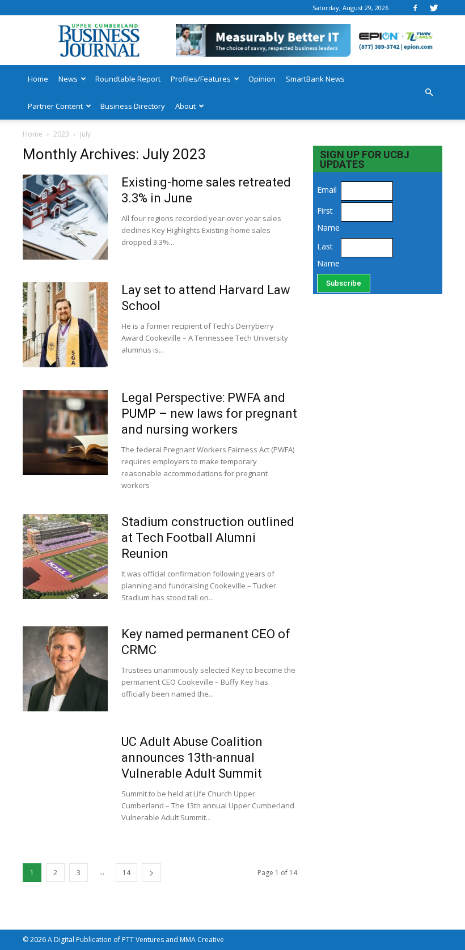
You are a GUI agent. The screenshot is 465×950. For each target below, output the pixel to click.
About (185, 106)
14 (126, 872)
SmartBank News (315, 79)
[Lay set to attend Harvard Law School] (65, 324)
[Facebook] (415, 7)
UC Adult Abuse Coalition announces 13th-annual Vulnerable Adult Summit (192, 758)
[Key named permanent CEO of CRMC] (65, 668)
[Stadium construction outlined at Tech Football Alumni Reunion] (65, 556)
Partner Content (55, 106)
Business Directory (132, 106)
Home (38, 79)
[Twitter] (433, 7)
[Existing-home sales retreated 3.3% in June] (65, 217)
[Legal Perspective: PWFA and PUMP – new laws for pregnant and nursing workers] (65, 432)
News (68, 79)
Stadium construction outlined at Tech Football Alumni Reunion (207, 538)
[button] (428, 92)
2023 (61, 134)
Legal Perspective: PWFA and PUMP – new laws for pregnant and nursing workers (209, 413)
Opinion (262, 79)
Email (327, 189)
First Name (327, 219)
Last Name (327, 255)
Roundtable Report (127, 79)
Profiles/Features (201, 79)
